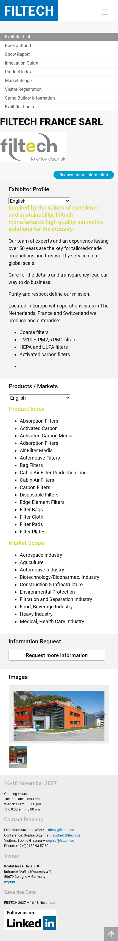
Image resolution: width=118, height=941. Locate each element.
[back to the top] (111, 934)
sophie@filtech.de (66, 835)
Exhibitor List (17, 36)
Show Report (17, 54)
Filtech (29, 10)
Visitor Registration (23, 89)
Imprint (9, 882)
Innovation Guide (21, 63)
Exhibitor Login (19, 106)
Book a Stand (18, 45)
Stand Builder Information (30, 98)
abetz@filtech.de (61, 830)
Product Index (18, 71)
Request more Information (84, 174)
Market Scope (18, 80)
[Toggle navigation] (105, 12)
